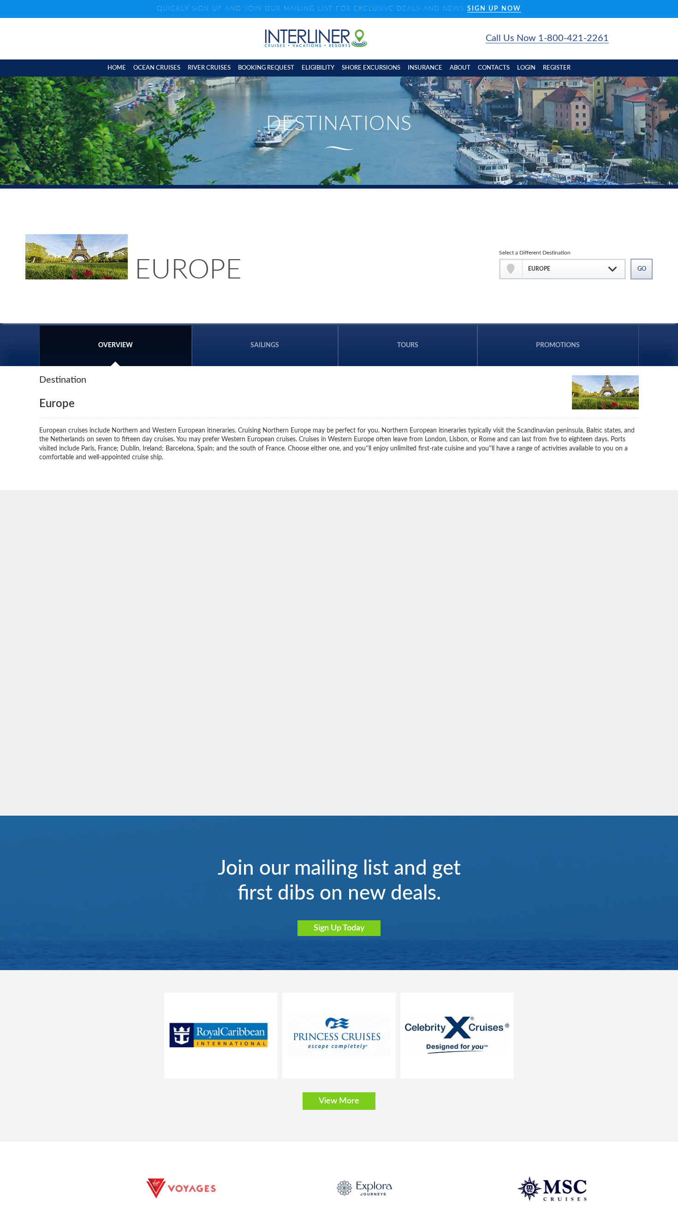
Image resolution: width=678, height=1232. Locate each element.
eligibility (318, 68)
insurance (425, 68)
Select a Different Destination (535, 252)
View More (339, 1101)
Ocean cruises (156, 68)
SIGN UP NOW (494, 9)
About (460, 68)
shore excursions (371, 68)
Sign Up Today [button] (339, 928)
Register (557, 68)
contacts (494, 68)
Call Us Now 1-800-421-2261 (547, 38)
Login (526, 68)
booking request (266, 68)
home (116, 68)
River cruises (209, 68)
